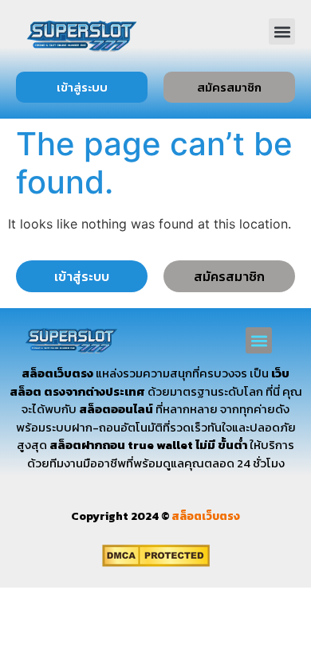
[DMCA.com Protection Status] (156, 562)
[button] (282, 31)
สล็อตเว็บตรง (205, 516)
